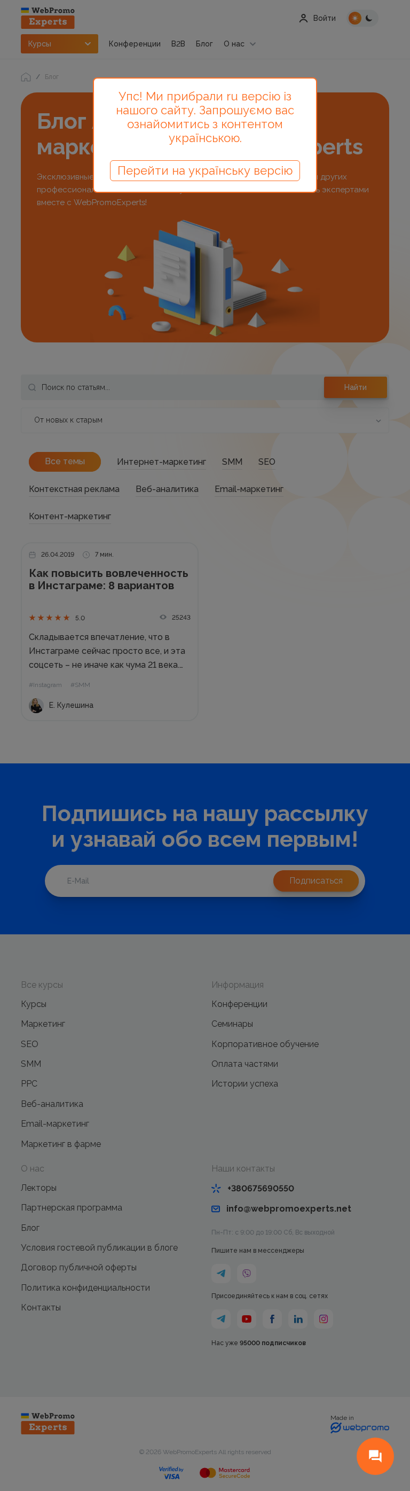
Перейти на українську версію (205, 170)
